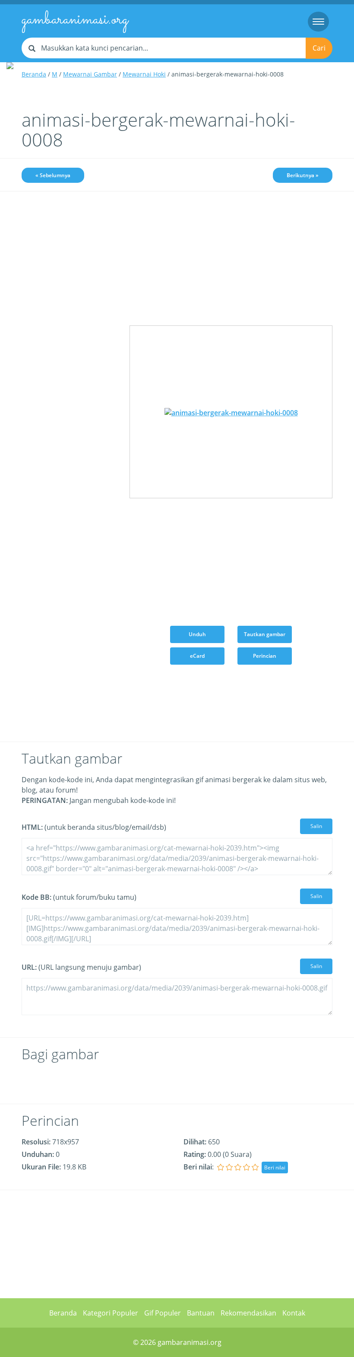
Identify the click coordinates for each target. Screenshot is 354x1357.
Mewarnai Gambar (90, 74)
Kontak (293, 1313)
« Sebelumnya (52, 175)
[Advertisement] (69, 247)
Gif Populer (162, 1313)
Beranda (34, 74)
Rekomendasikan (248, 1313)
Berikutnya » (303, 175)
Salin (316, 826)
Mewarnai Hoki (144, 74)
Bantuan (201, 1313)
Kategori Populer (110, 1313)
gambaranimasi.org (75, 20)
